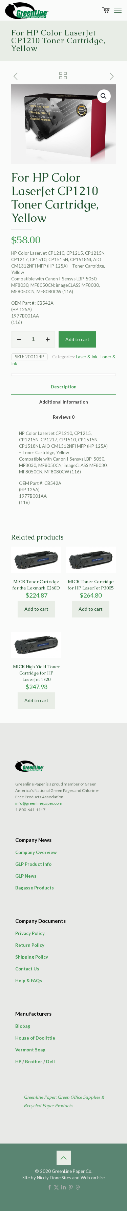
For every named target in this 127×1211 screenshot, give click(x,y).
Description (64, 386)
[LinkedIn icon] (63, 1187)
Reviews (64, 417)
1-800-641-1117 (30, 809)
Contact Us (27, 968)
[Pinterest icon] (70, 1187)
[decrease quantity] (19, 339)
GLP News (26, 876)
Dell (50, 1061)
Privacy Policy (30, 933)
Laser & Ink (87, 356)
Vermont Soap (30, 1049)
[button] (104, 96)
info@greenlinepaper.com (38, 803)
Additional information (63, 402)
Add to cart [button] (36, 609)
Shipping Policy (31, 957)
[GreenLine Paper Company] (26, 10)
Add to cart (77, 339)
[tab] (63, 386)
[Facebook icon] (49, 1187)
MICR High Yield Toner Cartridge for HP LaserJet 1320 (36, 673)
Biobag (22, 1026)
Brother (33, 1061)
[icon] (77, 1187)
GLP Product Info (33, 864)
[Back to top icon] (64, 1158)
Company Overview (36, 852)
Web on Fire (93, 1177)
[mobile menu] (118, 10)
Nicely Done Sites (54, 1177)
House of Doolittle (35, 1038)
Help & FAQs (28, 980)
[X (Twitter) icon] (56, 1187)
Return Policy (29, 945)
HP (18, 1061)
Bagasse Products (34, 887)
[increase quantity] (48, 339)
